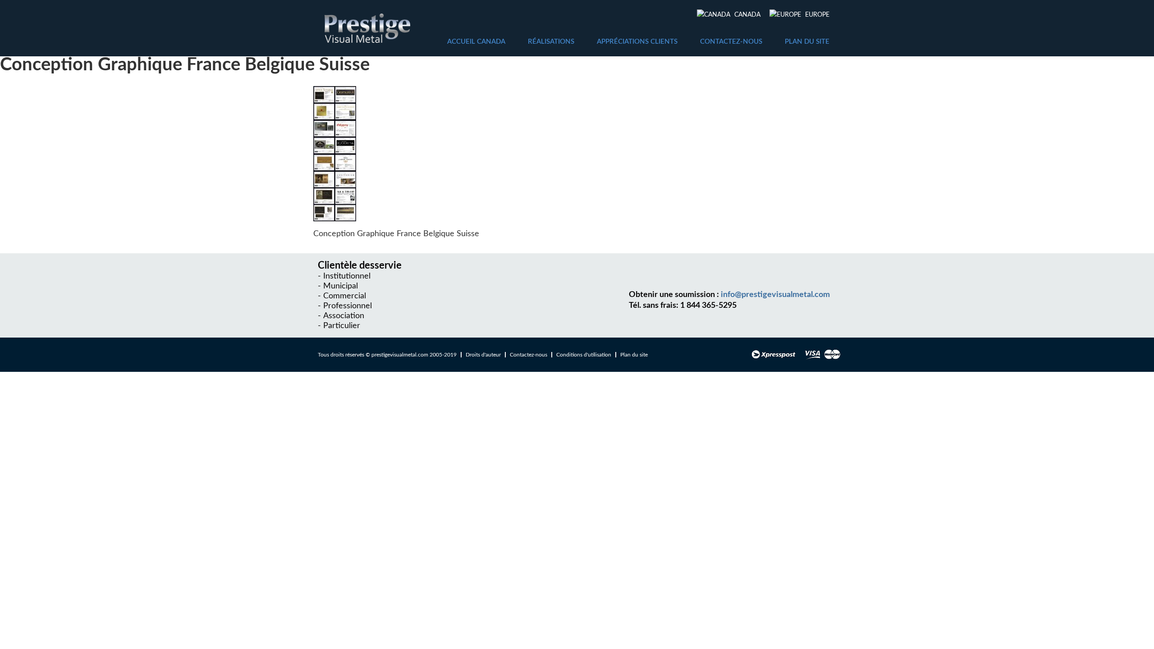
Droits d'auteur (483, 354)
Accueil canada (476, 41)
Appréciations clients (637, 41)
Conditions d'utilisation (583, 354)
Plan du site (807, 41)
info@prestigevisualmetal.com (775, 295)
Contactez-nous (731, 41)
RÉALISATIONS (551, 41)
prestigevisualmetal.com (399, 354)
